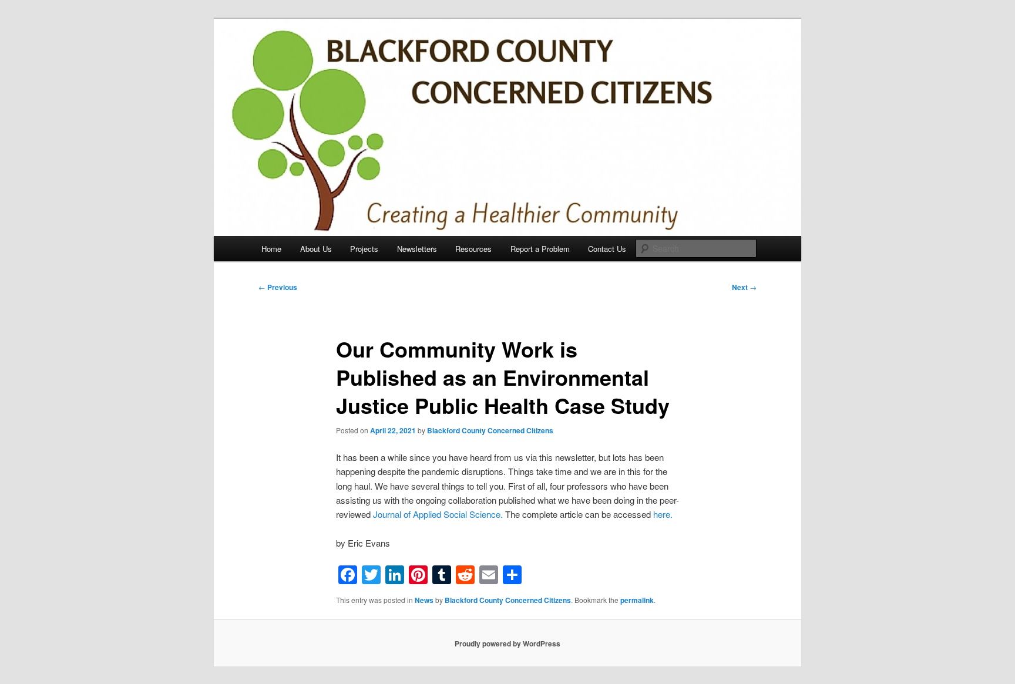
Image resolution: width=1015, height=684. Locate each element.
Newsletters (417, 248)
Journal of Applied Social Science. (438, 514)
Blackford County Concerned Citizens (490, 430)
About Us (316, 248)
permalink (637, 600)
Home (271, 248)
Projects (364, 248)
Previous (277, 287)
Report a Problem (540, 248)
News (424, 600)
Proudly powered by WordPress (507, 643)
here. (663, 514)
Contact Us (607, 248)
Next (744, 287)
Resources (473, 248)
